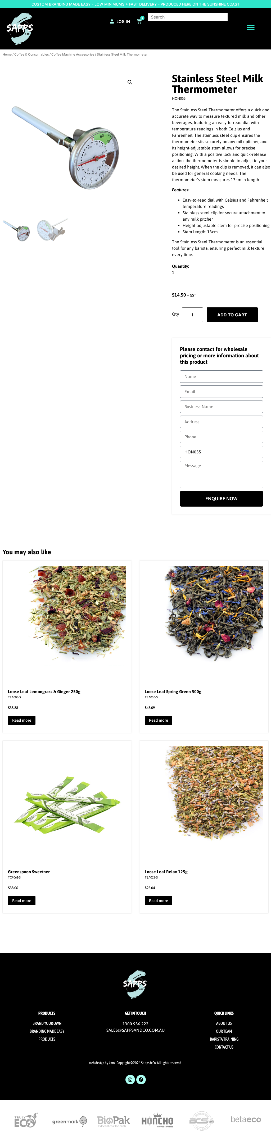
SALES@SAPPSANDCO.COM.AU (135, 1030)
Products (46, 1039)
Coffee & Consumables (31, 54)
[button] (250, 27)
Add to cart (232, 314)
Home (7, 54)
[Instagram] (130, 1079)
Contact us (224, 1047)
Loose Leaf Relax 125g (166, 871)
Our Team (224, 1031)
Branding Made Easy (47, 1031)
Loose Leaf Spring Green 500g (173, 691)
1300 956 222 (135, 1023)
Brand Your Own (47, 1023)
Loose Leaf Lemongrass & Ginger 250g (44, 691)
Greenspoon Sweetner (29, 871)
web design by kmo (102, 1063)
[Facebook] (141, 1079)
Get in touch (135, 1013)
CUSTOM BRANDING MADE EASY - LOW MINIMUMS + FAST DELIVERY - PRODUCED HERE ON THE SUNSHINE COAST (135, 4)
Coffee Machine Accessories (72, 54)
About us (224, 1023)
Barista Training (224, 1039)
